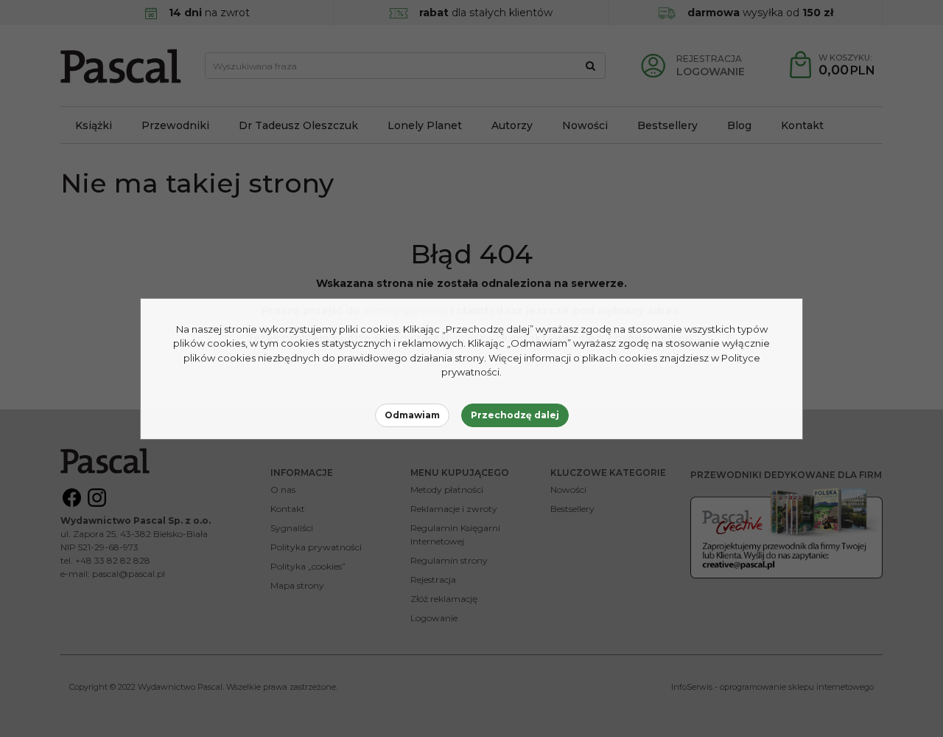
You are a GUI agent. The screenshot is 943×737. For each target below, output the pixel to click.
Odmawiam (412, 415)
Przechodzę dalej (515, 415)
